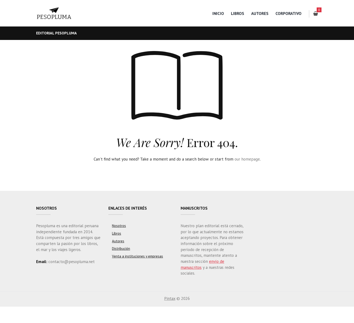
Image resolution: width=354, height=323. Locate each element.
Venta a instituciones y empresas (137, 256)
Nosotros (119, 225)
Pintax (169, 298)
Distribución (121, 248)
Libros (237, 13)
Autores (260, 13)
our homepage (247, 159)
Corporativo (288, 13)
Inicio (218, 13)
